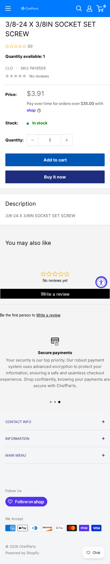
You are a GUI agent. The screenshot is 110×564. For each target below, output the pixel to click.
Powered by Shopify (22, 553)
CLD (9, 68)
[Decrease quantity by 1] (32, 140)
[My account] (89, 8)
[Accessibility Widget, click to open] (101, 282)
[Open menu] (8, 8)
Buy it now (55, 177)
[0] (100, 8)
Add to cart (55, 160)
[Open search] (79, 8)
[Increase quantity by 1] (66, 140)
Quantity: (14, 140)
